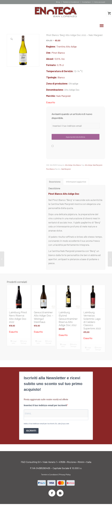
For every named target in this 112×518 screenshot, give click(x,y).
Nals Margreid (63, 95)
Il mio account (99, 2)
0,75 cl (60, 64)
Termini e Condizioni (71, 2)
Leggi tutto (14, 342)
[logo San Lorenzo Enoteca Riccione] (56, 12)
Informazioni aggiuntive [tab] (76, 181)
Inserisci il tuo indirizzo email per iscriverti (45, 405)
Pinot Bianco (58, 52)
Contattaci (86, 2)
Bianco (61, 77)
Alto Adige (71, 46)
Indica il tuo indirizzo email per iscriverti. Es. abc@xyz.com (46, 424)
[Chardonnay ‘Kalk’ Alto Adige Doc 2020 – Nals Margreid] (2, 259)
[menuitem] (58, 2)
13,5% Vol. (59, 58)
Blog (58, 2)
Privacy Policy (65, 474)
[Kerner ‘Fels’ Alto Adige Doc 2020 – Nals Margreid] (110, 259)
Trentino (60, 46)
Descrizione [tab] (55, 181)
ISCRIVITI (31, 431)
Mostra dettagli (24, 342)
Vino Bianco (77, 165)
